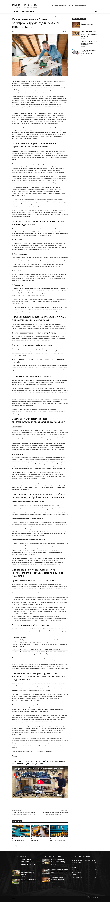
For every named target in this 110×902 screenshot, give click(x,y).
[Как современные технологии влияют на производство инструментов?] (76, 43)
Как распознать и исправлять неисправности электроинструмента (89, 51)
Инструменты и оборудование (29, 16)
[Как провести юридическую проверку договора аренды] (16, 881)
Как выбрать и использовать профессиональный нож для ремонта (57, 840)
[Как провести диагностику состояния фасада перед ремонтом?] (16, 873)
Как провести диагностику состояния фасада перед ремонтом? (28, 872)
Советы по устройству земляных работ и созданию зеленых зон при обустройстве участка (23, 814)
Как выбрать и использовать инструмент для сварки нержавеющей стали (19, 840)
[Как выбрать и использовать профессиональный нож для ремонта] (59, 831)
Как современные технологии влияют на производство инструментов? (89, 43)
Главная (14, 16)
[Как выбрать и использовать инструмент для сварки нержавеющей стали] (21, 831)
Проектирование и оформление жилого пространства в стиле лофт (59, 871)
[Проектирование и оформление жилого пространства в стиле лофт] (46, 871)
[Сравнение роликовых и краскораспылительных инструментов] (76, 25)
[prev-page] (13, 846)
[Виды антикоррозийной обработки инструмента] (40, 831)
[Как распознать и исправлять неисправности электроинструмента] (76, 52)
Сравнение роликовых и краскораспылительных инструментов (87, 24)
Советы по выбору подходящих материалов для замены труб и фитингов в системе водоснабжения (55, 814)
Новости (19, 16)
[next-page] (16, 846)
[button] (96, 12)
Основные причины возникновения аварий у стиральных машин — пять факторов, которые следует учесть (28, 863)
